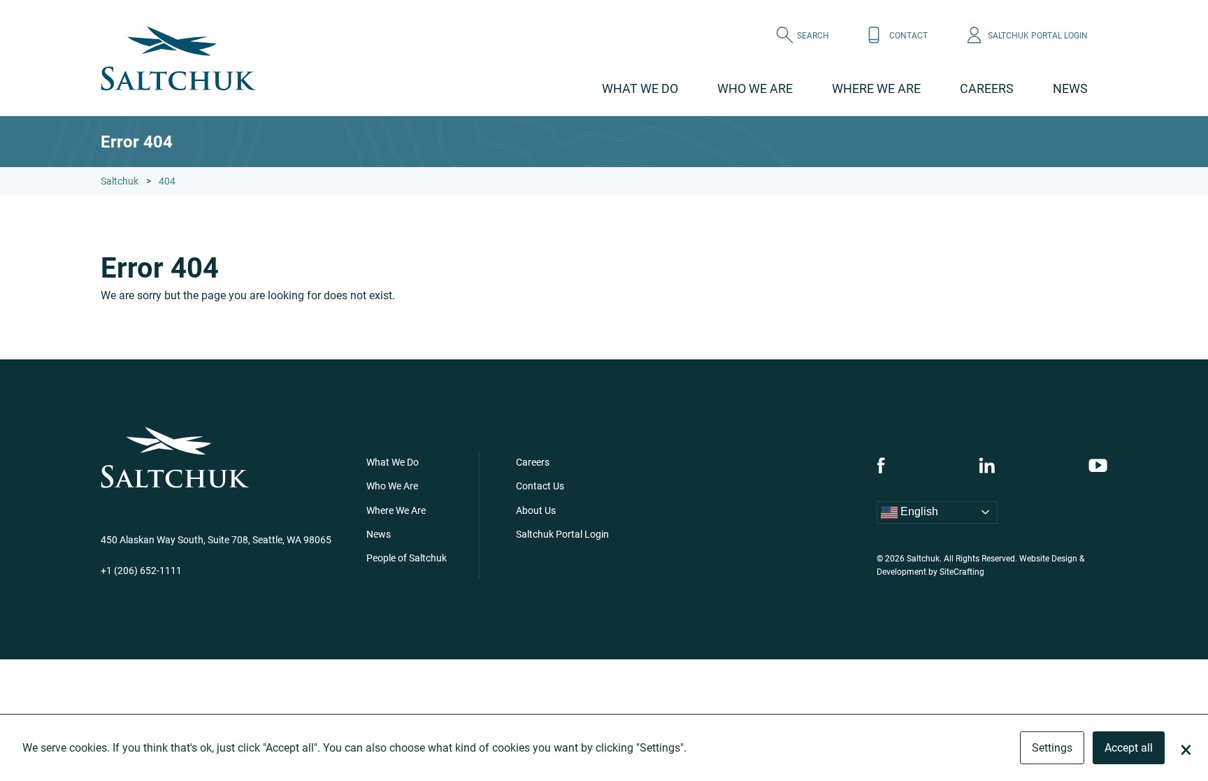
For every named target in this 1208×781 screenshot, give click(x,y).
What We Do (640, 88)
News (1070, 88)
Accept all (1129, 747)
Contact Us (540, 485)
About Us (536, 510)
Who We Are (755, 88)
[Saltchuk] (178, 58)
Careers (987, 88)
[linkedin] (987, 465)
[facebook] (881, 465)
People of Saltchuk (406, 557)
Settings (1052, 747)
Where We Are (876, 88)
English (918, 511)
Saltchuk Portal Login (562, 533)
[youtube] (1097, 465)
